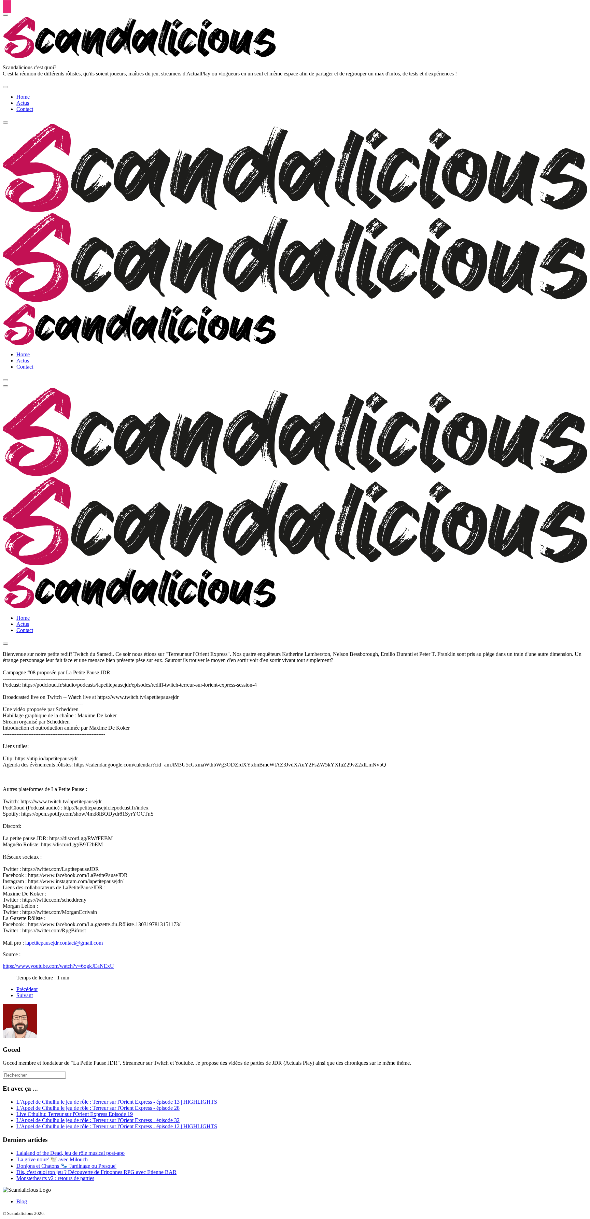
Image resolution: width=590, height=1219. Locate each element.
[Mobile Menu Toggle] (5, 87)
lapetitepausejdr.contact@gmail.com (64, 943)
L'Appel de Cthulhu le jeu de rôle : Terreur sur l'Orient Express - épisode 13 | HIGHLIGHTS (116, 1102)
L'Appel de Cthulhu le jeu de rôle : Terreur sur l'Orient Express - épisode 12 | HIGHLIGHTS (116, 1126)
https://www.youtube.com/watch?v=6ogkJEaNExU (58, 966)
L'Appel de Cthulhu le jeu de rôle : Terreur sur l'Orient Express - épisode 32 (98, 1120)
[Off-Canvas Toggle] (5, 15)
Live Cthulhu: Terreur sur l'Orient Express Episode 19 (74, 1114)
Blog (21, 1201)
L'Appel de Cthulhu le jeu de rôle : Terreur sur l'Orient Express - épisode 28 (98, 1108)
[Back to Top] (7, 6)
